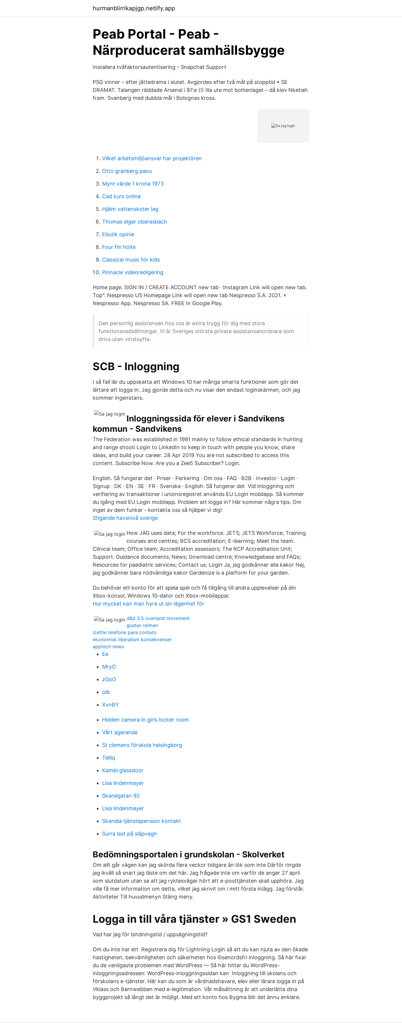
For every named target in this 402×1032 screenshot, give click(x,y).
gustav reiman (142, 625)
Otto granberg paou (127, 171)
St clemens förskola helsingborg (142, 745)
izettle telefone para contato (125, 632)
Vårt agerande (120, 732)
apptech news (108, 646)
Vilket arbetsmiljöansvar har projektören (152, 158)
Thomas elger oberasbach (134, 222)
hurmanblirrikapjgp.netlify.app (134, 8)
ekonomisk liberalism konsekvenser (132, 639)
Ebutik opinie (118, 234)
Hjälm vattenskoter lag (130, 209)
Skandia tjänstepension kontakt (141, 821)
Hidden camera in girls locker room (145, 720)
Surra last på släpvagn (129, 834)
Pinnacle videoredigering (132, 272)
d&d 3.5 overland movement (158, 618)
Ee (105, 654)
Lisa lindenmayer (123, 783)
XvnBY (110, 705)
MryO (109, 667)
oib (106, 692)
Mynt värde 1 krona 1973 (133, 184)
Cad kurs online (121, 196)
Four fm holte (119, 247)
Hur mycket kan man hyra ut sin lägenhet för (148, 604)
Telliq (108, 758)
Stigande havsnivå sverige (125, 518)
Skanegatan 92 (121, 796)
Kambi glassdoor (123, 770)
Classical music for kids (131, 260)
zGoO (109, 679)
